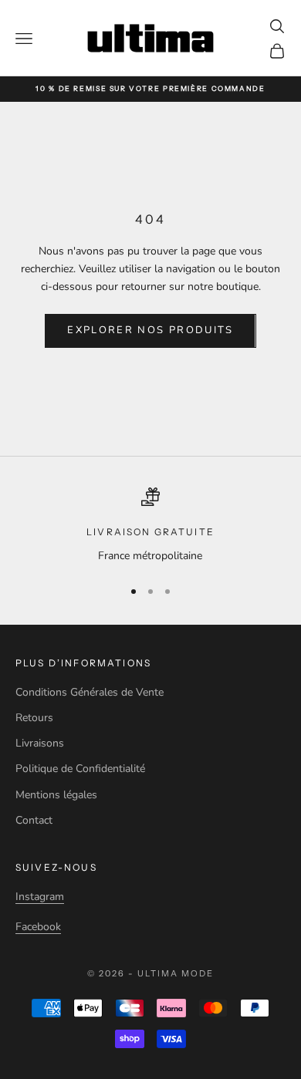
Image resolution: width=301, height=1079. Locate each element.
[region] (150, 525)
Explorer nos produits (150, 330)
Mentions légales (56, 794)
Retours (34, 717)
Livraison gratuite (150, 532)
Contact (33, 820)
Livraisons (39, 743)
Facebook (38, 926)
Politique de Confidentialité (80, 768)
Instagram (39, 896)
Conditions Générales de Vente (89, 692)
